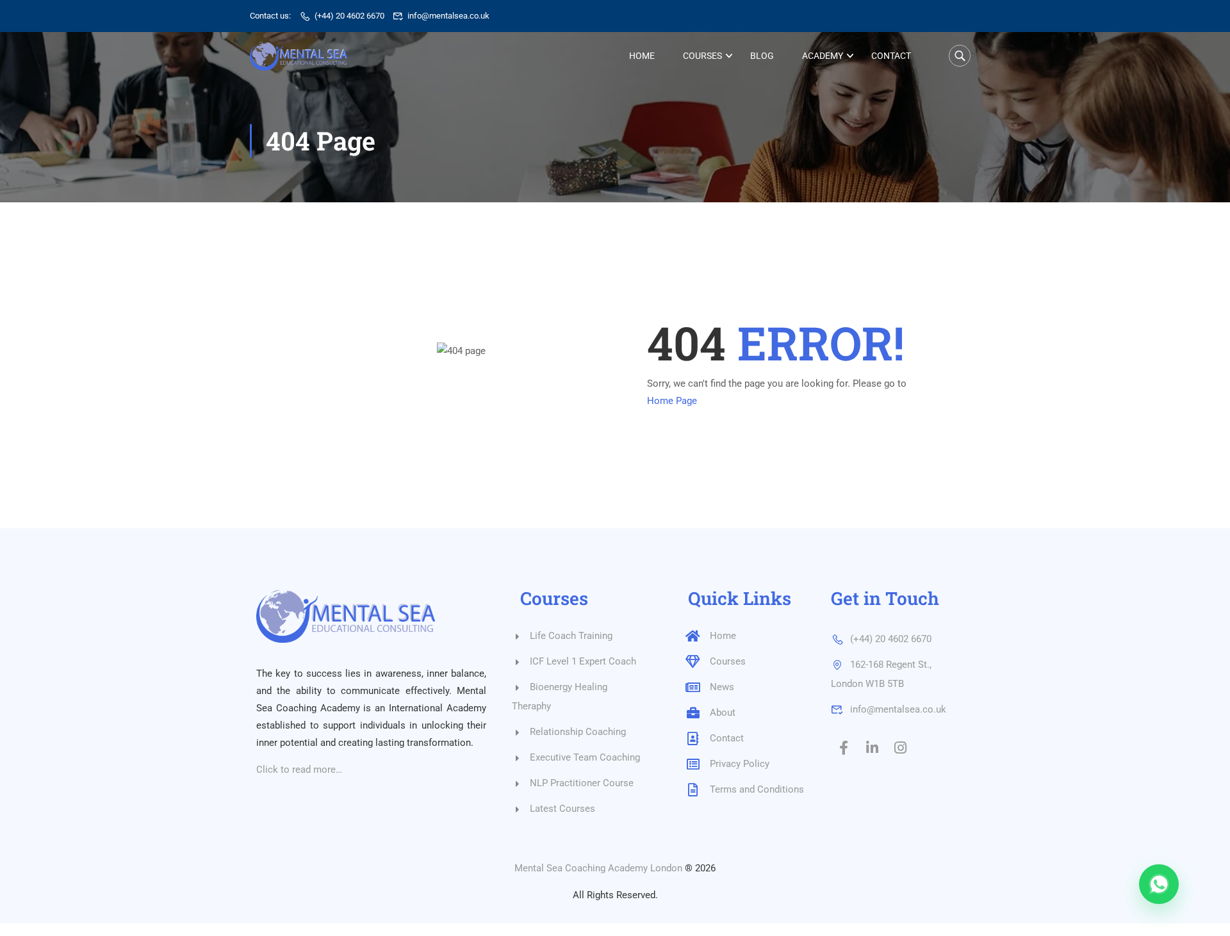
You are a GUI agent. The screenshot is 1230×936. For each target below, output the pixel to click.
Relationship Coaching (578, 732)
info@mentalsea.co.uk (448, 15)
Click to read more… (299, 769)
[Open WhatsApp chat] (1159, 884)
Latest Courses (562, 808)
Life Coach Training (571, 635)
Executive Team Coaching (585, 757)
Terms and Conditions (757, 789)
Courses (702, 56)
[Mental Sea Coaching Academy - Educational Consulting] (299, 56)
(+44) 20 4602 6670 (349, 15)
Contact (891, 56)
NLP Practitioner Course (582, 783)
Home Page (672, 401)
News (722, 687)
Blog (762, 56)
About (722, 712)
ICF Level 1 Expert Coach (583, 661)
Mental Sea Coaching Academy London (598, 868)
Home (642, 56)
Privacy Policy (739, 764)
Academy (822, 56)
